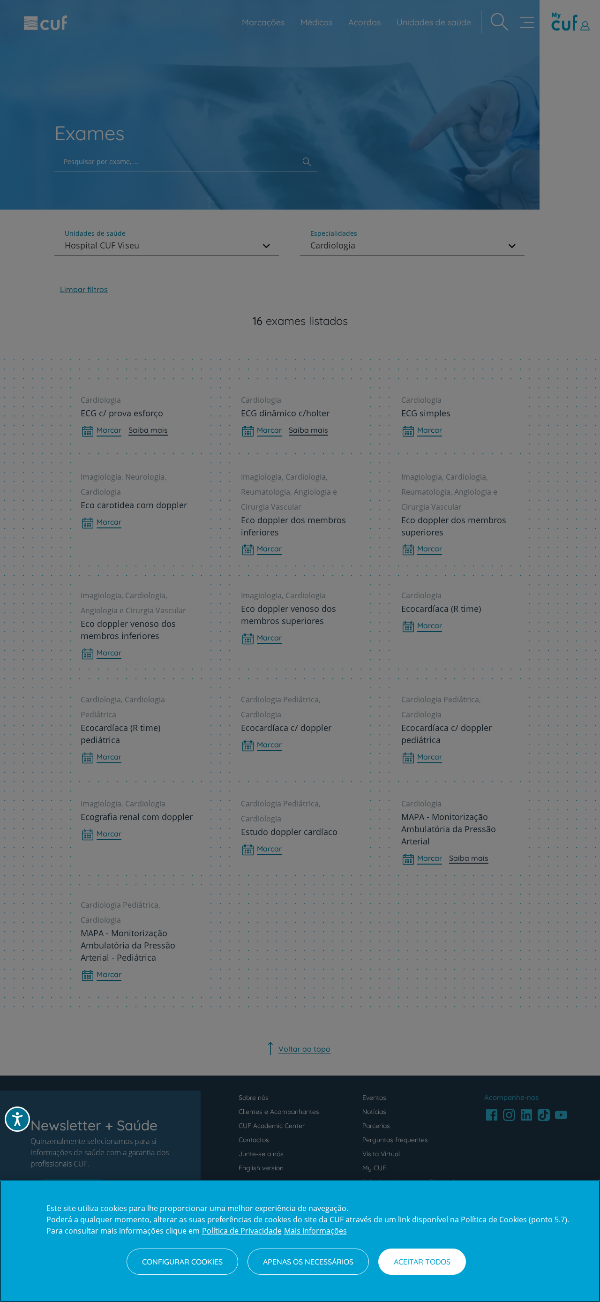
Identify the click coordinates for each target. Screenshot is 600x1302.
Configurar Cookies (182, 1261)
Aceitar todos (422, 1261)
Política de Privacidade (242, 1231)
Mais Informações (315, 1231)
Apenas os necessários (308, 1261)
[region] (300, 1241)
